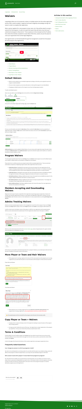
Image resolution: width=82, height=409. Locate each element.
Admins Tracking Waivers (14, 70)
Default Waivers (12, 64)
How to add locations (59, 30)
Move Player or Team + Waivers (15, 72)
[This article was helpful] (17, 378)
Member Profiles (58, 26)
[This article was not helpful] (21, 378)
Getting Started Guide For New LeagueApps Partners (66, 18)
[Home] (9, 3)
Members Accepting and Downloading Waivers (18, 68)
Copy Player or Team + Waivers (15, 74)
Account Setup (22, 12)
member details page (28, 229)
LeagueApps (7, 12)
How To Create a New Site (60, 20)
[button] (75, 3)
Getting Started (14, 12)
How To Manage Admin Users (61, 22)
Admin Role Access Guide (60, 24)
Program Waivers (12, 66)
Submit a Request (8, 405)
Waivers (57, 28)
